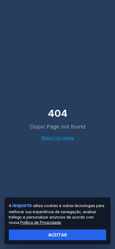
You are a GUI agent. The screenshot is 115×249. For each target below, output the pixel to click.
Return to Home (57, 138)
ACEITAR (57, 235)
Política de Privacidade (40, 222)
